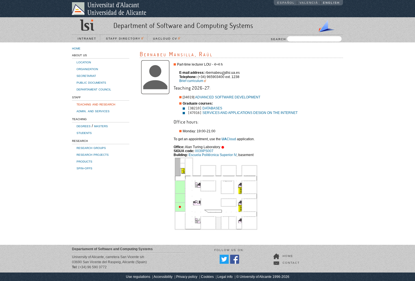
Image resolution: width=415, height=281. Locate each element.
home (76, 48)
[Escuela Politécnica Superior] (324, 25)
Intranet (87, 38)
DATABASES (212, 108)
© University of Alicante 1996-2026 (262, 277)
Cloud (229, 139)
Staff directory (124, 38)
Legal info (225, 277)
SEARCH (278, 39)
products (84, 161)
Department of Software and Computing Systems (183, 25)
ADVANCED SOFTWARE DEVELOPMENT (227, 97)
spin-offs (84, 168)
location (84, 62)
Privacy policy (186, 277)
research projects (93, 154)
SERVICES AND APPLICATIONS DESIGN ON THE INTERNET (250, 113)
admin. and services (93, 111)
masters (101, 126)
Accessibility (163, 277)
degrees (84, 126)
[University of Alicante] (109, 8)
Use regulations (138, 277)
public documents (91, 82)
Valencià (309, 2)
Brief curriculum (191, 81)
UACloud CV (166, 38)
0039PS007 (204, 151)
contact (291, 262)
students (84, 132)
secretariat (86, 75)
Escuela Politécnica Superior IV (213, 155)
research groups (91, 147)
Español (286, 2)
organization (87, 68)
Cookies (207, 277)
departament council (94, 89)
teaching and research (96, 104)
